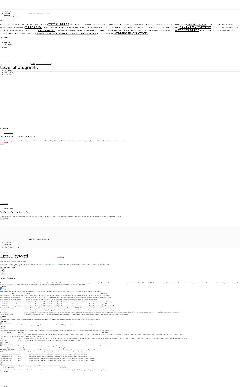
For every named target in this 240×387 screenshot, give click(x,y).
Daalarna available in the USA (148, 27)
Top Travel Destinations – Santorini (17, 136)
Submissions (7, 12)
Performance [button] (3, 321)
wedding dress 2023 (27, 33)
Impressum (7, 15)
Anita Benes (4, 24)
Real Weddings (8, 44)
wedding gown (86, 33)
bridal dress (58, 24)
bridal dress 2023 (125, 24)
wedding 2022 (157, 30)
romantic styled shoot (85, 30)
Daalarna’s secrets (9, 72)
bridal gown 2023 (214, 24)
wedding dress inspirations (55, 33)
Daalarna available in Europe (118, 27)
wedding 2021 (145, 30)
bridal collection (27, 24)
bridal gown (196, 24)
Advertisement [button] (4, 342)
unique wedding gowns (117, 30)
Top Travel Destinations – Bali (15, 212)
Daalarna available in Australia (91, 27)
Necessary (6, 288)
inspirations (15, 30)
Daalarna (33, 27)
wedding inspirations (131, 33)
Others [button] (2, 362)
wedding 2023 (168, 30)
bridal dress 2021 (94, 24)
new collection (30, 31)
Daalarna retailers (220, 27)
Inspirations (7, 42)
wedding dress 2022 (9, 33)
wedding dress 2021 (227, 30)
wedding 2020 (134, 30)
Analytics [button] (3, 326)
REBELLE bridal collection (66, 30)
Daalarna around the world (60, 28)
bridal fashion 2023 (177, 24)
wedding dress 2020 (209, 31)
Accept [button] (13, 267)
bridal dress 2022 (109, 24)
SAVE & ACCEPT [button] (5, 371)
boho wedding (15, 24)
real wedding (46, 30)
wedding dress (187, 30)
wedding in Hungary (105, 33)
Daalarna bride (172, 27)
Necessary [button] (3, 286)
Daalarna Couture (195, 27)
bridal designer (41, 24)
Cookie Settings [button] (5, 267)
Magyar (5, 47)
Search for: (4, 252)
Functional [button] (3, 316)
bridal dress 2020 (78, 24)
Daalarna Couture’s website (11, 17)
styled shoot (100, 30)
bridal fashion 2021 (141, 24)
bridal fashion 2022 (159, 24)
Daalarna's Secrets (9, 41)
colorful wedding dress (15, 27)
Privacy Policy (8, 13)
